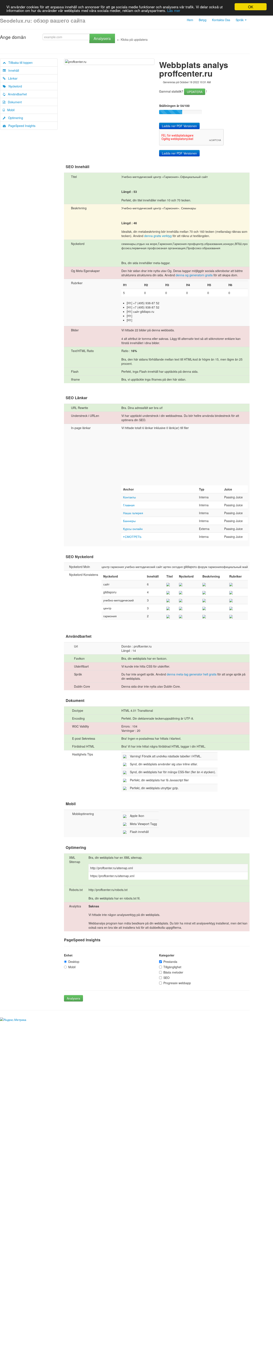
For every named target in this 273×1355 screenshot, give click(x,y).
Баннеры (129, 521)
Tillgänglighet (172, 967)
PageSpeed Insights (20, 126)
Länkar (11, 78)
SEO (166, 977)
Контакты (129, 497)
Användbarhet (16, 94)
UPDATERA (194, 92)
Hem (190, 20)
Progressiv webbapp (177, 983)
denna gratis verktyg (158, 236)
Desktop (73, 961)
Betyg (202, 20)
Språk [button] (240, 20)
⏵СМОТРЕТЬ (132, 536)
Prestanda (170, 961)
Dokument (13, 102)
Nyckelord (14, 86)
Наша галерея (133, 513)
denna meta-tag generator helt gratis (191, 674)
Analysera (102, 38)
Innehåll (12, 70)
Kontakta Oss (221, 20)
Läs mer (173, 10)
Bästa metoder (173, 972)
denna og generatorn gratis (194, 275)
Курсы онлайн (133, 529)
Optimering (14, 118)
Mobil (10, 110)
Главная (129, 505)
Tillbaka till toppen (19, 62)
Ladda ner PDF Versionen (179, 126)
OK (250, 6)
